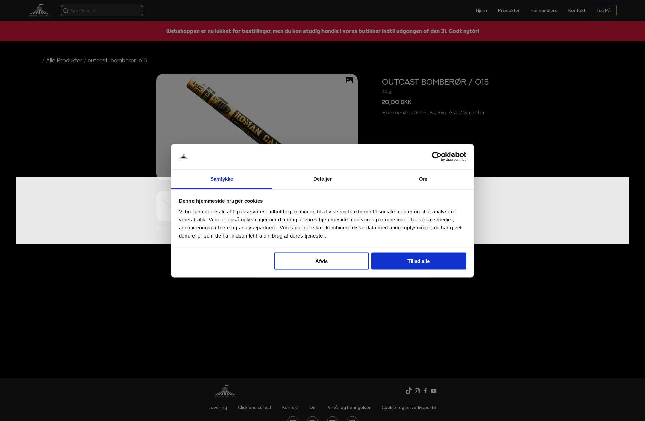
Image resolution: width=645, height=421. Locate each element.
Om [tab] (423, 178)
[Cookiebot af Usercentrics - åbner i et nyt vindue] (436, 157)
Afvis (321, 261)
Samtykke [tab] (221, 178)
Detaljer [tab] (322, 178)
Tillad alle (418, 261)
